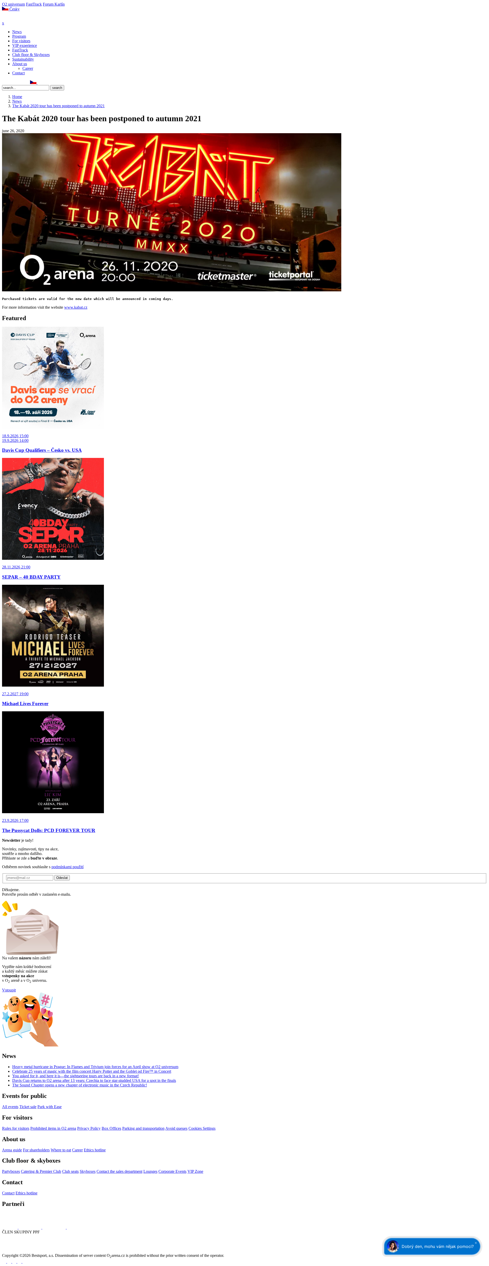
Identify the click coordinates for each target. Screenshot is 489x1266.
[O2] (10, 1227)
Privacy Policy (89, 1128)
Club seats (70, 1171)
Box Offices (111, 1128)
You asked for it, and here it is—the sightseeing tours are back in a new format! (75, 1076)
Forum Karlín (54, 4)
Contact (18, 73)
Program (19, 36)
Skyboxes (88, 1171)
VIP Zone (195, 1171)
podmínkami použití (67, 867)
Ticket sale (27, 1107)
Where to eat (61, 1150)
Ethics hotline (95, 1150)
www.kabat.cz (75, 307)
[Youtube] (19, 1261)
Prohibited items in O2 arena (53, 1128)
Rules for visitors (15, 1128)
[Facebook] (4, 82)
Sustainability (23, 59)
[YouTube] (21, 82)
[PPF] (13, 1251)
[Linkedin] (15, 82)
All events (10, 1107)
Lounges (150, 1171)
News (17, 32)
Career (27, 68)
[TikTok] (26, 82)
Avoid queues (176, 1128)
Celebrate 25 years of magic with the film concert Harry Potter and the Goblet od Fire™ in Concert (91, 1071)
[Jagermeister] (75, 1227)
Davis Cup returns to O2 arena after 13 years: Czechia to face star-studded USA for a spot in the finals (94, 1080)
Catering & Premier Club (41, 1171)
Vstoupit (9, 990)
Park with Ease (49, 1107)
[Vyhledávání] (39, 82)
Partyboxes (11, 1171)
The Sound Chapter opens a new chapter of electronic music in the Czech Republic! (79, 1085)
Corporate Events (172, 1171)
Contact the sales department (119, 1171)
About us (19, 64)
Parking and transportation (143, 1128)
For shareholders (36, 1150)
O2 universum (13, 4)
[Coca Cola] (54, 1227)
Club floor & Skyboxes (31, 54)
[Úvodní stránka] (15, 18)
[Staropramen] (30, 1227)
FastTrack (34, 4)
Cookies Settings (201, 1128)
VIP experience (24, 45)
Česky (14, 9)
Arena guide (12, 1150)
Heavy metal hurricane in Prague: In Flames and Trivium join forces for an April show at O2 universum (95, 1067)
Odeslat (62, 878)
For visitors (21, 41)
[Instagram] (10, 82)
